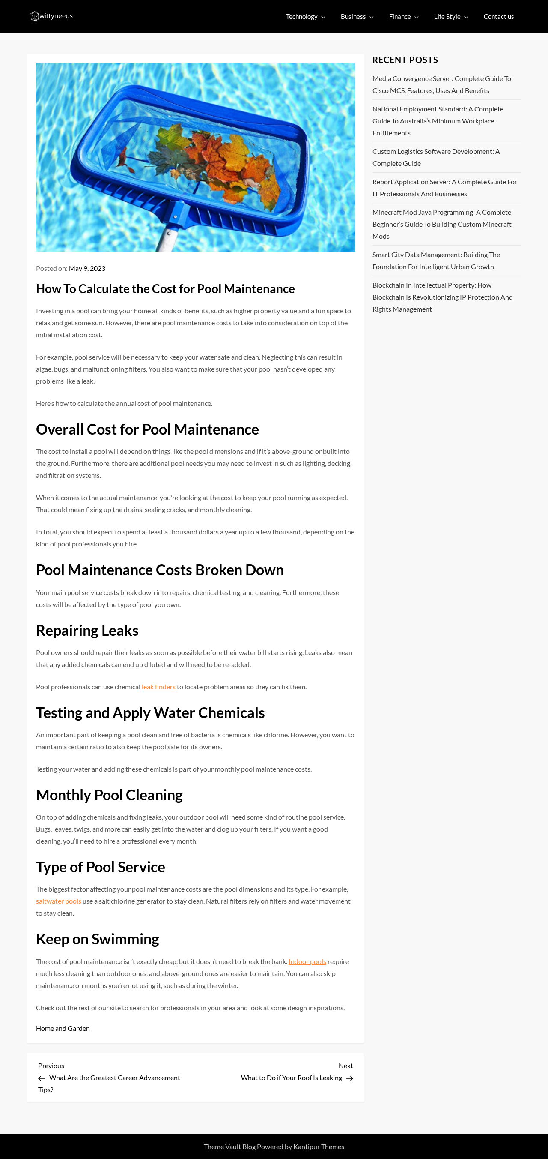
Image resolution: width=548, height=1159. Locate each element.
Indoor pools (307, 961)
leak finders (159, 686)
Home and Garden (63, 1028)
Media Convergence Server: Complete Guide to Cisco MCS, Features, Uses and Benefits (441, 84)
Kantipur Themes (318, 1146)
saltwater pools (58, 901)
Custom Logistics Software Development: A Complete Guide (436, 157)
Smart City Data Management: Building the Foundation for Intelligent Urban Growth (436, 260)
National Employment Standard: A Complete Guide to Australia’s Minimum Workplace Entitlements (437, 121)
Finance (400, 16)
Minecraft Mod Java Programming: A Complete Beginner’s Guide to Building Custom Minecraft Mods (442, 224)
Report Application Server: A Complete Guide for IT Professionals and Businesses (444, 187)
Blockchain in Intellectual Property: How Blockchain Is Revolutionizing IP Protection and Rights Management (442, 297)
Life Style (447, 16)
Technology (302, 16)
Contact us (499, 16)
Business (353, 16)
